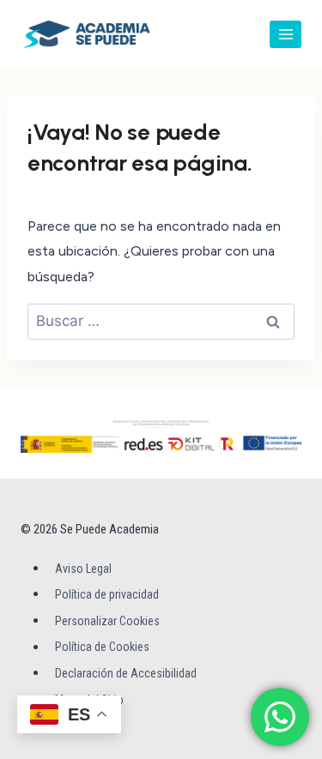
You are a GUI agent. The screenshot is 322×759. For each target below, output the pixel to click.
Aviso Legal (83, 568)
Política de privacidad (107, 594)
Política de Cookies (102, 647)
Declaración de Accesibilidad (126, 673)
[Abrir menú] (285, 34)
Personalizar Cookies (107, 621)
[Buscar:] (161, 321)
